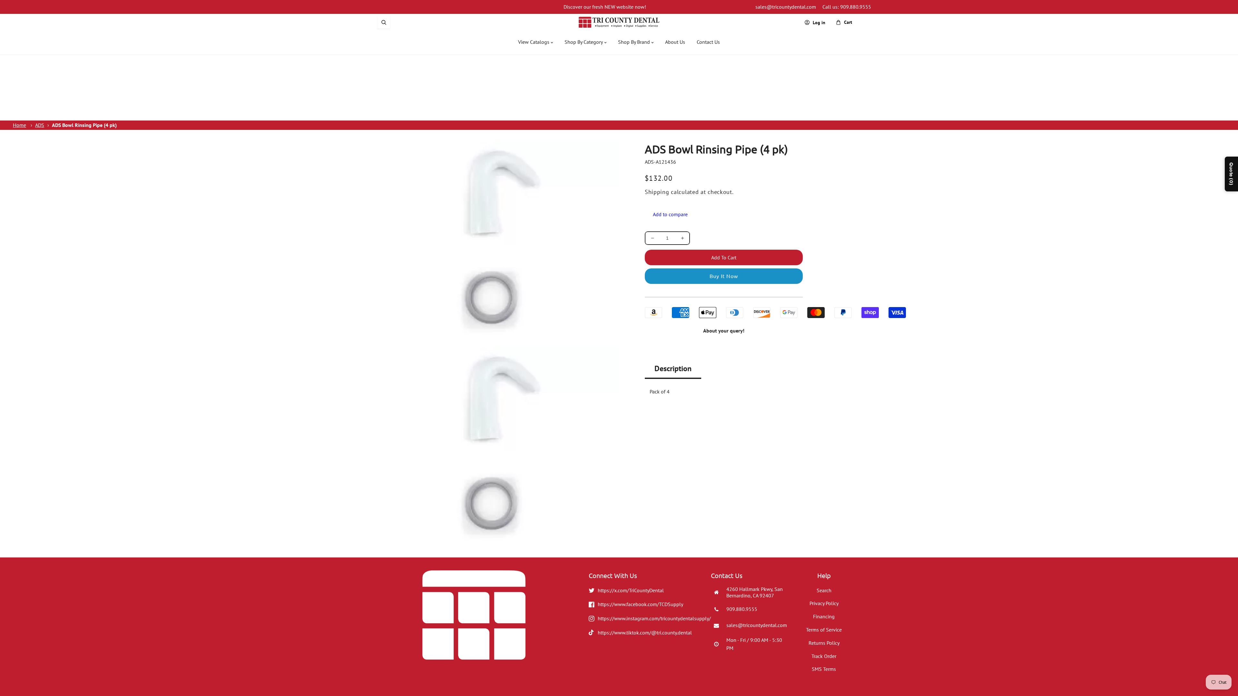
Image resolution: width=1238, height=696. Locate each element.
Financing (824, 616)
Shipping (657, 192)
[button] (383, 22)
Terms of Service (824, 629)
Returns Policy (824, 643)
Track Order (823, 656)
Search (824, 590)
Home (19, 125)
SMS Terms (824, 669)
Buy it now (724, 276)
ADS (39, 125)
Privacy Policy (824, 603)
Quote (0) (1231, 174)
